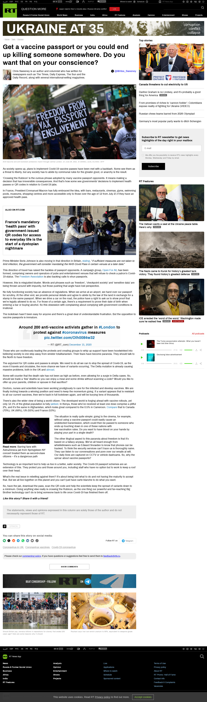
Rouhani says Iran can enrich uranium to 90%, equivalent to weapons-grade (101, 632)
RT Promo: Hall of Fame (165, 675)
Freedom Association (32, 276)
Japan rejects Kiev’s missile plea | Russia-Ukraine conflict (83, 9)
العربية (5, 2)
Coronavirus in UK (13, 547)
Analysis (136, 15)
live (114, 9)
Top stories (146, 40)
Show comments (69, 567)
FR (26, 2)
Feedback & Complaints (164, 682)
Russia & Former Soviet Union (36, 15)
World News (62, 15)
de (22, 649)
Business (79, 15)
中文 (35, 2)
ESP (11, 2)
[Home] (10, 11)
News (5, 663)
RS (31, 2)
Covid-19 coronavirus (64, 547)
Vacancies (158, 686)
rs (31, 649)
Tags (13, 39)
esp (11, 649)
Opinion (151, 15)
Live (105, 663)
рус (17, 649)
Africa (104, 15)
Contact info (159, 679)
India (92, 15)
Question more (33, 9)
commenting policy (31, 556)
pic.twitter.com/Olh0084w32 (69, 338)
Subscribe (153, 166)
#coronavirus (74, 332)
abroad (50, 369)
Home (7, 39)
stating (86, 260)
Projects (198, 15)
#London (107, 327)
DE (22, 2)
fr (27, 649)
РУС (17, 2)
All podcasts (198, 333)
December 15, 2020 (80, 344)
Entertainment (168, 15)
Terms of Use (160, 663)
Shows (185, 15)
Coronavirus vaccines (37, 547)
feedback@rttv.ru (111, 556)
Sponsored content (112, 679)
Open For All (110, 270)
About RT (158, 671)
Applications (109, 667)
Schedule (108, 675)
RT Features (120, 15)
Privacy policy (160, 667)
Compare (112, 407)
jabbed (54, 404)
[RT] (57, 2)
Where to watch (110, 671)
